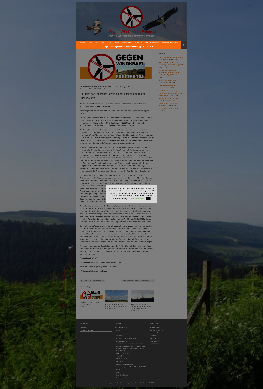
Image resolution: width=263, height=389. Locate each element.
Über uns (82, 43)
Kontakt (144, 43)
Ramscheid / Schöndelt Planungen (164, 43)
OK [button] (148, 198)
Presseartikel (114, 43)
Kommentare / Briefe (130, 43)
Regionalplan (94, 43)
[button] (184, 45)
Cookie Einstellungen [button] (137, 198)
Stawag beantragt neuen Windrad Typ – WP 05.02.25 (132, 47)
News (104, 43)
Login (106, 47)
